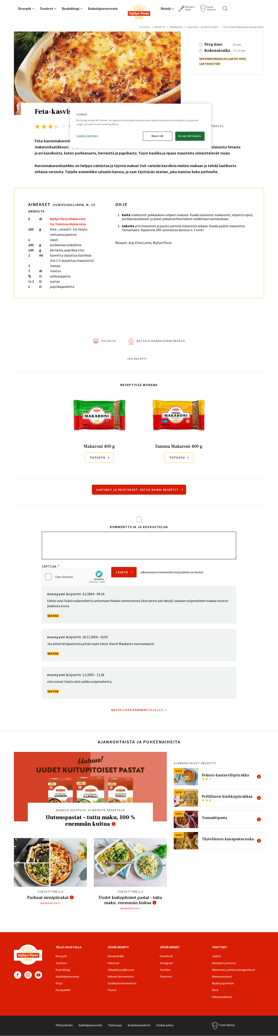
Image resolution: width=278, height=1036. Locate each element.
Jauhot (216, 956)
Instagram (28, 975)
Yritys (59, 983)
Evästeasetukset (139, 1025)
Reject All (157, 136)
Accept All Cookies (190, 136)
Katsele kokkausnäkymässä (161, 341)
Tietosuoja (115, 1025)
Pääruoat (176, 27)
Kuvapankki (63, 990)
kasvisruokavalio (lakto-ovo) (223, 58)
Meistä (166, 9)
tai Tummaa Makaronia (68, 224)
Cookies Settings (87, 135)
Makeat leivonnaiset (121, 976)
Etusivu (145, 27)
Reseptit (24, 9)
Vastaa (53, 615)
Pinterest (166, 976)
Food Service (211, 8)
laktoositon (210, 63)
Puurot (112, 990)
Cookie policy (165, 1025)
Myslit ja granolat (223, 983)
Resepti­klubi (190, 8)
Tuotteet (46, 9)
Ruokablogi (70, 9)
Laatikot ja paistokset (203, 27)
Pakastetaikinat (222, 997)
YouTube (38, 975)
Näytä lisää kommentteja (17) (137, 710)
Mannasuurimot (222, 976)
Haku (225, 8)
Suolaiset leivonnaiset (122, 983)
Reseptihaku (116, 956)
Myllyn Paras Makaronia (68, 219)
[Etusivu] (139, 13)
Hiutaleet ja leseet (224, 963)
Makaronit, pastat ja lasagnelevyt (233, 970)
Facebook (17, 975)
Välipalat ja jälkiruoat (121, 970)
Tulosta (108, 341)
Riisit (215, 990)
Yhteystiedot (64, 1025)
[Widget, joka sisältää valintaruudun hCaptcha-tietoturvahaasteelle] (74, 577)
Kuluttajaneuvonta (102, 9)
